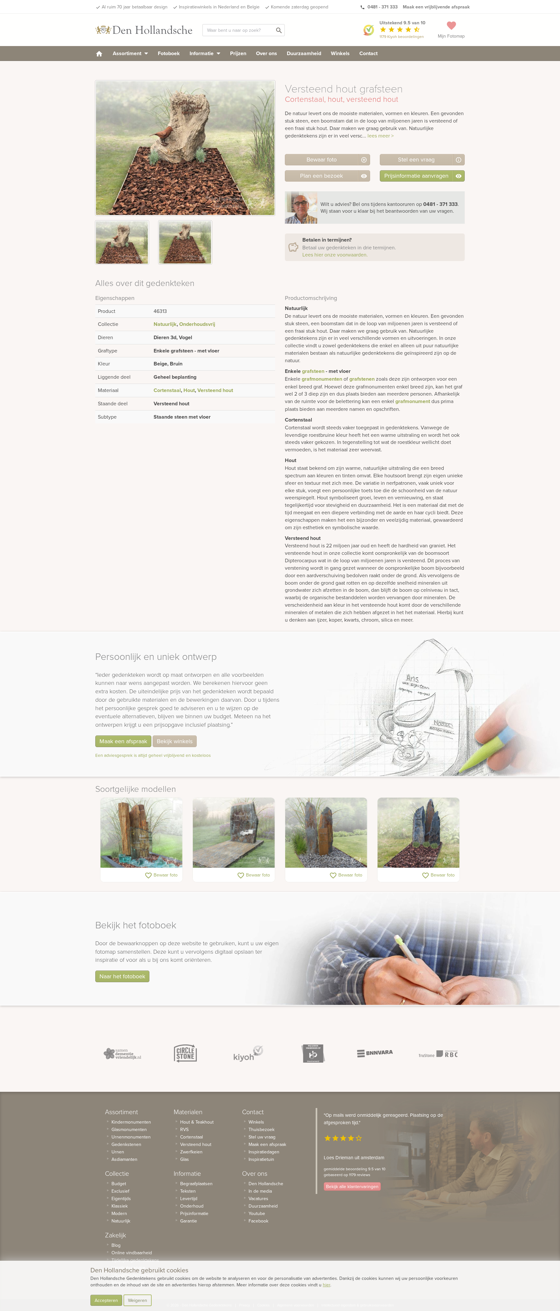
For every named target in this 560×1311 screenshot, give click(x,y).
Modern (119, 1213)
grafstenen (362, 379)
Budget (118, 1183)
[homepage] (99, 53)
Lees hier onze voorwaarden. (335, 254)
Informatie (202, 53)
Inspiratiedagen (264, 1152)
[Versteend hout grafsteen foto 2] (185, 242)
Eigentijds (121, 1198)
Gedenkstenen (126, 1144)
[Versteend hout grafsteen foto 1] (122, 242)
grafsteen (313, 371)
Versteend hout (215, 390)
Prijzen (238, 53)
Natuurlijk (165, 324)
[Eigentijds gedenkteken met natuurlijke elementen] (141, 833)
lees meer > (381, 135)
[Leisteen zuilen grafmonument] (419, 833)
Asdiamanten (124, 1159)
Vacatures (258, 1198)
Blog (116, 1245)
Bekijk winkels (174, 741)
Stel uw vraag (262, 1137)
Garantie (188, 1221)
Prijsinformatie (194, 1213)
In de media (260, 1191)
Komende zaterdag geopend (299, 7)
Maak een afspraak (123, 741)
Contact (368, 53)
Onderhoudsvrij (197, 324)
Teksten (188, 1191)
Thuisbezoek (261, 1129)
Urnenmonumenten (131, 1137)
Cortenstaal (167, 390)
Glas (184, 1159)
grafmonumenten (322, 379)
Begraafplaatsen (196, 1183)
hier (326, 1284)
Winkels (340, 53)
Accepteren (106, 1300)
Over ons (266, 53)
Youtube (257, 1213)
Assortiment (128, 53)
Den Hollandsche (266, 1183)
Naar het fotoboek (122, 976)
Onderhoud (192, 1206)
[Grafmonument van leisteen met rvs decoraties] (234, 833)
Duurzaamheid (304, 53)
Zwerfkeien (191, 1152)
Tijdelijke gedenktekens (135, 1260)
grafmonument (412, 401)
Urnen (117, 1152)
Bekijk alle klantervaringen (352, 1186)
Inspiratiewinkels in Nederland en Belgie (219, 7)
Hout (189, 390)
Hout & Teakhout (197, 1122)
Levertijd (188, 1198)
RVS (184, 1129)
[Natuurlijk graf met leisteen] (326, 833)
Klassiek (119, 1206)
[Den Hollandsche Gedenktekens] (143, 30)
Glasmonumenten (129, 1129)
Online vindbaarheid (131, 1252)
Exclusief (120, 1191)
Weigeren (137, 1300)
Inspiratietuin (261, 1159)
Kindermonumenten (131, 1122)
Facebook (258, 1221)
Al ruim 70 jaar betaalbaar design (135, 7)
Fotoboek (169, 53)
